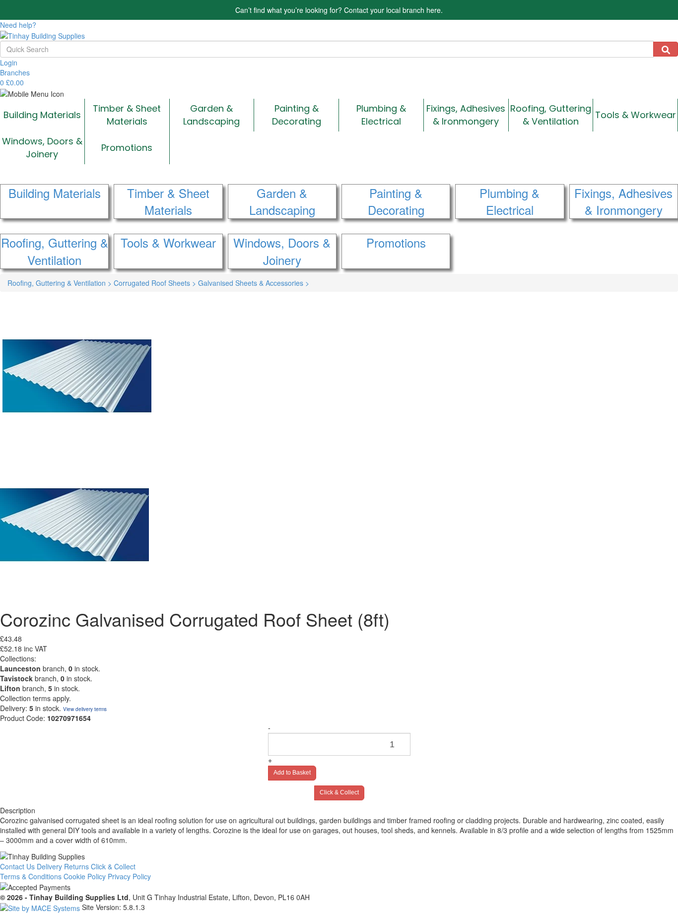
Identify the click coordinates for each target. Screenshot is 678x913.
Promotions (126, 147)
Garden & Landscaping (211, 115)
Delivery (49, 866)
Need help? (18, 25)
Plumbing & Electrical (381, 115)
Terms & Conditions (31, 876)
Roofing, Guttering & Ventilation (550, 115)
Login (8, 62)
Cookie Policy (85, 876)
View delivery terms (85, 709)
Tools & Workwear (635, 115)
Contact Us (17, 866)
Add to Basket (292, 772)
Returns (76, 866)
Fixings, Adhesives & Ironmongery (465, 115)
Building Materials (42, 115)
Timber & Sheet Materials (127, 115)
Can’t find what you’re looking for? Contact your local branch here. (339, 10)
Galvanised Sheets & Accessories (253, 283)
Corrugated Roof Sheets (155, 283)
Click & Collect (339, 792)
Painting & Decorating (296, 115)
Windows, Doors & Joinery (42, 147)
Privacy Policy (129, 876)
